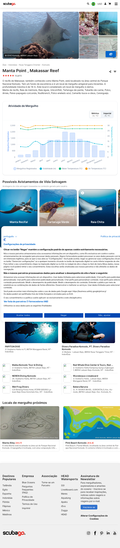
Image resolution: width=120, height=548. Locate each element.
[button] (10, 236)
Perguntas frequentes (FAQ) (27, 489)
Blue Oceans (28, 482)
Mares (64, 493)
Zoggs (64, 510)
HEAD (64, 514)
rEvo (63, 506)
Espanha (6, 493)
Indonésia (12, 65)
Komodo (46, 65)
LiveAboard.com (69, 489)
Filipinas (6, 506)
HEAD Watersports (69, 477)
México (6, 510)
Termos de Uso (29, 504)
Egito (5, 489)
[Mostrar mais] (111, 54)
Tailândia (7, 485)
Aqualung (66, 498)
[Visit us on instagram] (88, 533)
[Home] (9, 4)
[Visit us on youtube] (115, 533)
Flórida (5, 502)
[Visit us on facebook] (95, 533)
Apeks (64, 502)
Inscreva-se (89, 507)
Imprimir (26, 508)
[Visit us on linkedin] (108, 533)
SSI (63, 485)
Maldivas (7, 514)
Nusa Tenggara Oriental (29, 65)
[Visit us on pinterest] (101, 533)
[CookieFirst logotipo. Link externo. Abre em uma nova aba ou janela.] (5, 239)
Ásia (4, 65)
